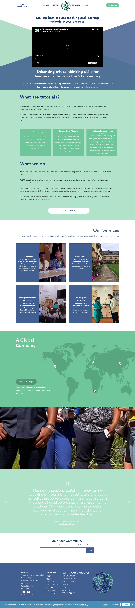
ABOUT (48, 579)
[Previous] (6, 501)
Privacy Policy (83, 605)
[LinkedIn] (23, 592)
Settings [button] (105, 605)
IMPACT (65, 584)
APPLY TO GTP (51, 593)
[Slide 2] (65, 528)
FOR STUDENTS (51, 590)
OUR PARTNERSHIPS (53, 585)
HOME (48, 576)
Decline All (115, 605)
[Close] (132, 604)
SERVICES (49, 587)
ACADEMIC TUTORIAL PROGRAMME (70, 573)
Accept (126, 605)
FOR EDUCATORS (68, 576)
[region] (41, 262)
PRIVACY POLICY (68, 593)
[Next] (129, 501)
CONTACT (66, 590)
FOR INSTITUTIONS (69, 579)
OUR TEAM (50, 582)
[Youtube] (28, 592)
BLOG (64, 587)
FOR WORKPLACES (69, 582)
